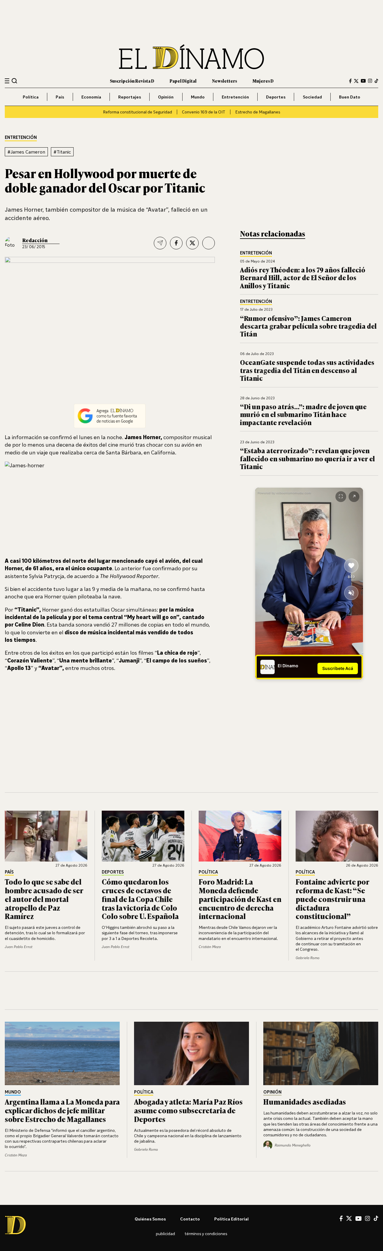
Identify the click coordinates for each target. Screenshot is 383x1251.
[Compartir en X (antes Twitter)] (192, 243)
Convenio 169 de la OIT (203, 111)
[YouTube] (363, 81)
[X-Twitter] (356, 81)
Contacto (190, 1218)
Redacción (35, 240)
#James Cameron (26, 152)
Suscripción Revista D (132, 81)
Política (31, 96)
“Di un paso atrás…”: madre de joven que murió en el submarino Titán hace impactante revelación (303, 414)
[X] (349, 1218)
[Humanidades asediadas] (320, 1053)
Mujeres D (263, 81)
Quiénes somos (150, 1218)
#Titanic (62, 152)
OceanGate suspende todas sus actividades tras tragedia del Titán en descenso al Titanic (307, 370)
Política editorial (231, 1218)
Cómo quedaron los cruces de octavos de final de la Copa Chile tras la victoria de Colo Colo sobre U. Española (140, 898)
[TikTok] (376, 81)
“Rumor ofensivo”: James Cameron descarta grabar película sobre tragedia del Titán (308, 326)
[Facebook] (350, 81)
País (60, 96)
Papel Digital (183, 81)
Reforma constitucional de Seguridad (137, 111)
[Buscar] (14, 81)
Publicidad (165, 1233)
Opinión (166, 96)
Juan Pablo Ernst (18, 946)
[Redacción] (11, 243)
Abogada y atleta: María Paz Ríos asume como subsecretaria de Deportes (188, 1110)
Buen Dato (349, 96)
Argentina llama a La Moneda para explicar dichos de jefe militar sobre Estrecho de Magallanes (62, 1110)
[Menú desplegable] (7, 81)
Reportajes (129, 96)
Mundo (198, 96)
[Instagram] (370, 81)
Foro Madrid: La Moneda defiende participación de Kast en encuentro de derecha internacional (240, 898)
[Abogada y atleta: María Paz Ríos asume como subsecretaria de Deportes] (191, 1053)
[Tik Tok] (376, 1218)
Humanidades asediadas (304, 1101)
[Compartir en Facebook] (176, 243)
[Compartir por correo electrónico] (160, 243)
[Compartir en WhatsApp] (208, 243)
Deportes (275, 96)
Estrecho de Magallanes (257, 111)
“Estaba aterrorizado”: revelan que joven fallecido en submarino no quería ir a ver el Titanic (307, 458)
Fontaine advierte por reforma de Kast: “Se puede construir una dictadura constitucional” (332, 898)
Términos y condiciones (206, 1233)
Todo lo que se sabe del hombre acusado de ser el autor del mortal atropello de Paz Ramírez (44, 898)
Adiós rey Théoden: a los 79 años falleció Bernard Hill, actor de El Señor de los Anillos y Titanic (302, 277)
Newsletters (224, 81)
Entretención (235, 96)
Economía (91, 96)
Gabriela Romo (308, 958)
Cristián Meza (210, 946)
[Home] (191, 56)
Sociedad (312, 96)
